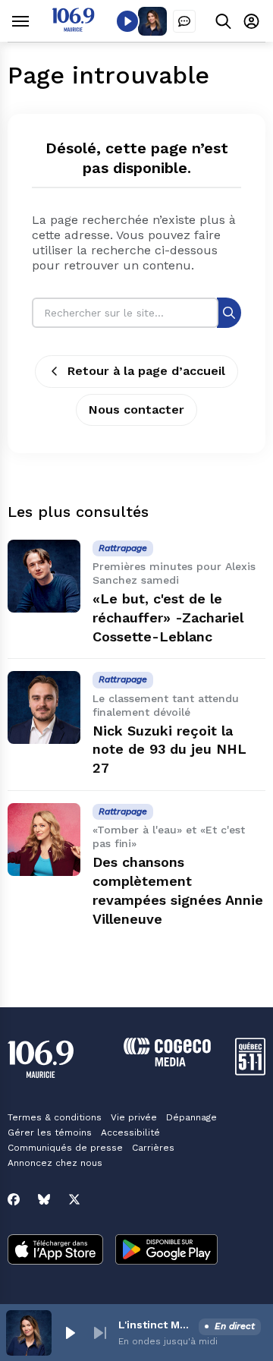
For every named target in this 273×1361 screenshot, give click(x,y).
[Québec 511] (250, 1071)
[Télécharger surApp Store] (55, 1251)
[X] (74, 1199)
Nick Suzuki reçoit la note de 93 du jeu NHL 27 (169, 750)
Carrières (153, 1147)
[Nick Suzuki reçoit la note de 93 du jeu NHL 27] (44, 707)
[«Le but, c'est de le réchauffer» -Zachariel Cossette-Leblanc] (44, 576)
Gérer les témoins (50, 1132)
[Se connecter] (251, 21)
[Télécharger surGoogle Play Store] (166, 1251)
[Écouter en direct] (127, 21)
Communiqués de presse (65, 1147)
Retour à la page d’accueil (146, 371)
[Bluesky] (44, 1199)
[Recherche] (229, 312)
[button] (70, 1333)
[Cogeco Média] (167, 1062)
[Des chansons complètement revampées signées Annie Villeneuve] (44, 839)
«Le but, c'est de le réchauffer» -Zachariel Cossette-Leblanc (168, 617)
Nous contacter (136, 409)
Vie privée (134, 1117)
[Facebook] (14, 1199)
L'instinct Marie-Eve (155, 1324)
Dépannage (191, 1117)
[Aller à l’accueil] (73, 27)
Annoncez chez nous (55, 1163)
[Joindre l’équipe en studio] (184, 21)
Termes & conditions (55, 1117)
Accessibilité (130, 1132)
